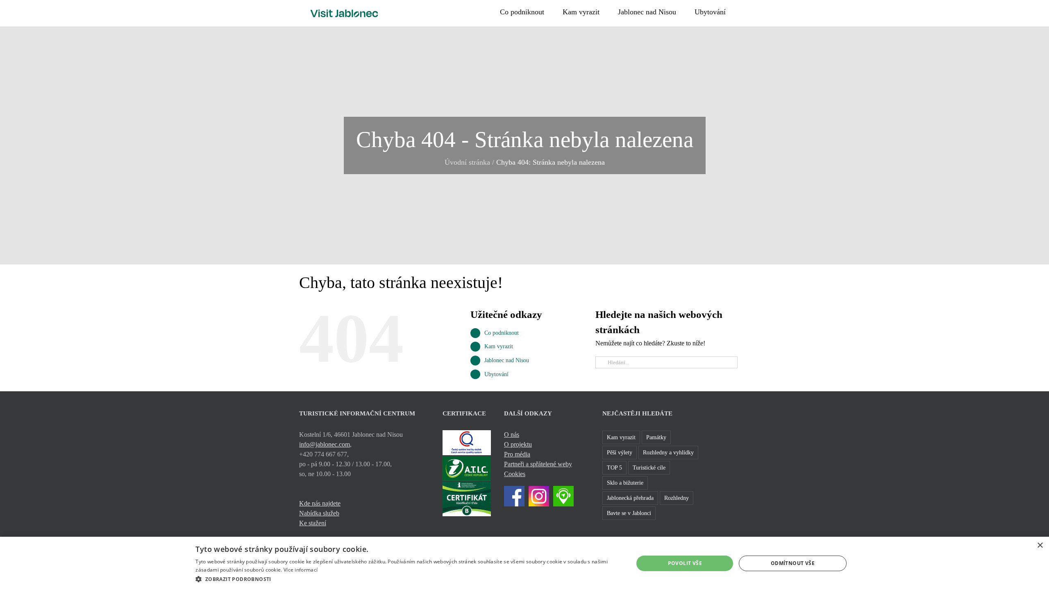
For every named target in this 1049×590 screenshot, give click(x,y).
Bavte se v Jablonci (629, 513)
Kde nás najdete (320, 503)
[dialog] (524, 563)
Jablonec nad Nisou (506, 360)
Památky (656, 437)
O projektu (518, 444)
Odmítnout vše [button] (793, 563)
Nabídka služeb (319, 513)
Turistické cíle (649, 467)
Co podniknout (501, 333)
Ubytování (496, 374)
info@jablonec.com (324, 444)
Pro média (517, 454)
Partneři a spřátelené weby (538, 464)
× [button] (1040, 545)
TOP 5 (614, 467)
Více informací (301, 569)
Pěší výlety (619, 452)
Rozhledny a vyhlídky (668, 452)
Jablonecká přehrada (630, 498)
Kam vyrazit (498, 346)
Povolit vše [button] (685, 563)
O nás (511, 434)
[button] (747, 11)
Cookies (514, 473)
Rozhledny (676, 498)
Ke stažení (312, 523)
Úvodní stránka (467, 162)
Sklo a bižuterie (625, 482)
